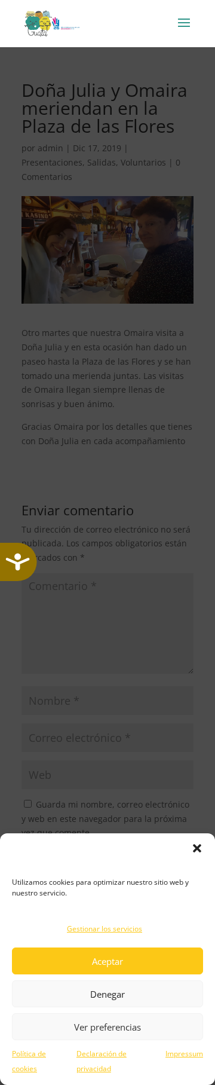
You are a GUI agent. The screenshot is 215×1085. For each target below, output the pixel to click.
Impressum (184, 1054)
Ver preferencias (107, 1027)
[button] (197, 848)
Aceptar (107, 961)
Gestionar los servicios (104, 929)
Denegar (107, 994)
